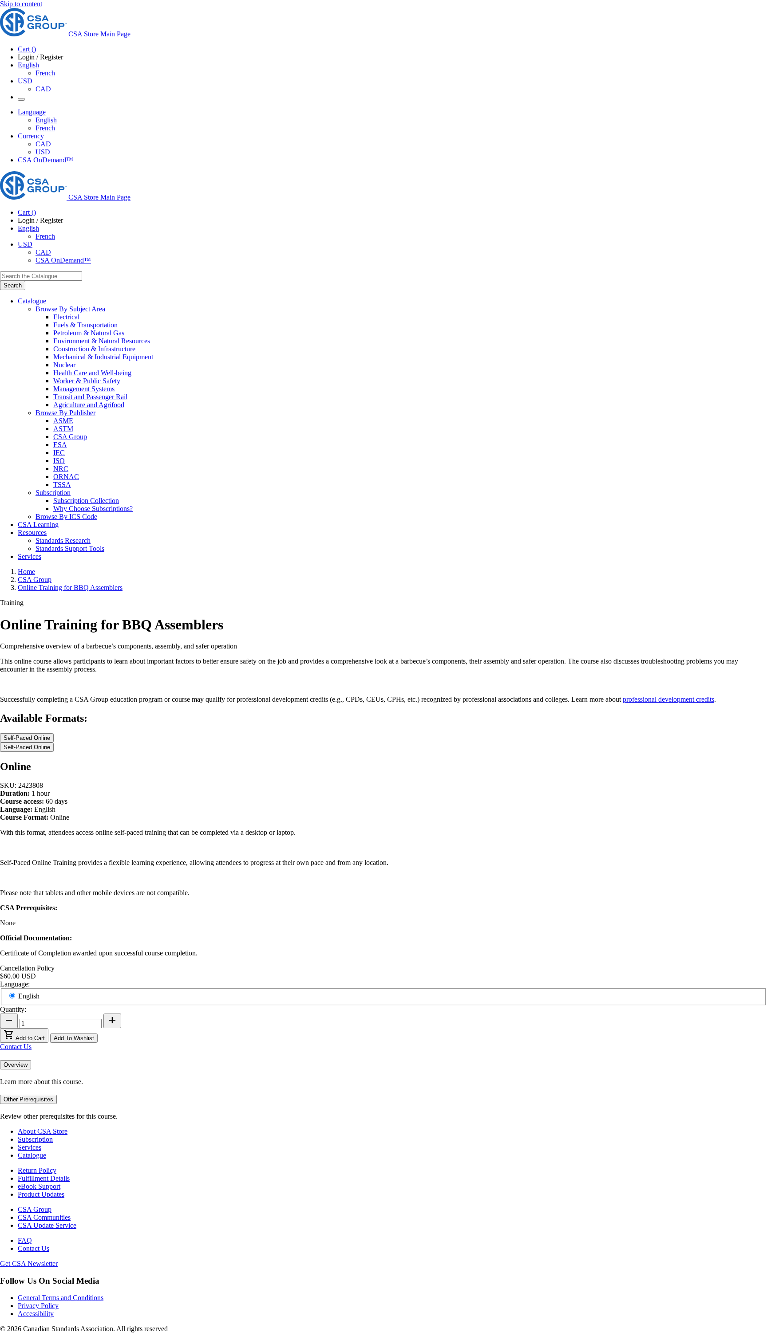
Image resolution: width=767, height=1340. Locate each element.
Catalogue (32, 1155)
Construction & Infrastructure (94, 349)
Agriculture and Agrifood (88, 405)
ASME (63, 420)
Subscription (35, 1139)
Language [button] (32, 112)
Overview (16, 1064)
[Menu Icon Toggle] (21, 99)
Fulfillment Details (44, 1178)
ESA (60, 444)
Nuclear (64, 365)
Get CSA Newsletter (29, 1263)
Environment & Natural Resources (101, 341)
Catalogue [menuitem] (32, 301)
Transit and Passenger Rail (90, 397)
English (46, 120)
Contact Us (16, 1046)
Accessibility (36, 1313)
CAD (43, 89)
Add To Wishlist (74, 1038)
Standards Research (63, 540)
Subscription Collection (86, 500)
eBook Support (39, 1186)
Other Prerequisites (28, 1099)
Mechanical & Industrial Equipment (103, 357)
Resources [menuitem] (32, 532)
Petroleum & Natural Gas (88, 333)
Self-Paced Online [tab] (27, 738)
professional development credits (668, 699)
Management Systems (84, 389)
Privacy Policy (38, 1305)
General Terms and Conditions (60, 1297)
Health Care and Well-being (92, 373)
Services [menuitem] (29, 556)
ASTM (63, 428)
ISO (59, 460)
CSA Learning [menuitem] (38, 524)
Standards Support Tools (70, 548)
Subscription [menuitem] (53, 492)
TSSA (62, 484)
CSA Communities (44, 1217)
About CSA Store (42, 1131)
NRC (60, 468)
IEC (59, 452)
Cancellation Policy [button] (27, 968)
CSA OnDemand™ (45, 160)
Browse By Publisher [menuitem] (65, 413)
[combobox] (41, 276)
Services (29, 1147)
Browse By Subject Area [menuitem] (70, 309)
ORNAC (66, 476)
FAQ (25, 1240)
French (45, 73)
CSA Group (70, 436)
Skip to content (21, 4)
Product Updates (41, 1194)
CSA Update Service (47, 1225)
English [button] (28, 65)
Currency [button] (31, 136)
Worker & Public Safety (86, 381)
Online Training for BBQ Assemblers (70, 587)
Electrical (66, 317)
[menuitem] (410, 317)
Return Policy (37, 1170)
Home (26, 571)
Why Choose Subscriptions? (93, 508)
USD (25, 81)
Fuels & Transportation (85, 325)
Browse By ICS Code (66, 516)
